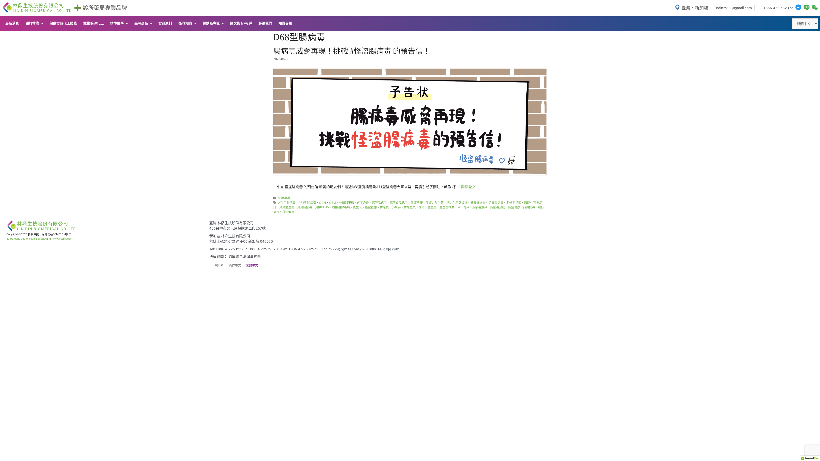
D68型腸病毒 (307, 202)
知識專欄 (285, 23)
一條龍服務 (346, 202)
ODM (322, 202)
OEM (332, 202)
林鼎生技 (410, 207)
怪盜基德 (371, 207)
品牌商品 (141, 23)
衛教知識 (185, 23)
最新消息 (12, 23)
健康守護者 (477, 202)
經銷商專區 (211, 23)
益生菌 (432, 207)
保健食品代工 (399, 202)
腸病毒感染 (479, 207)
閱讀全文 (468, 186)
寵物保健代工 (93, 23)
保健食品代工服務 (63, 23)
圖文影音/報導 (241, 23)
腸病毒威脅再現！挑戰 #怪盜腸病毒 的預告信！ (351, 50)
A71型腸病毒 (287, 202)
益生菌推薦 (446, 207)
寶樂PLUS (322, 207)
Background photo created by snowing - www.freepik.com (39, 238)
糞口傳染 (463, 207)
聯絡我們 (265, 23)
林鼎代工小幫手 (390, 207)
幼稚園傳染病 (341, 207)
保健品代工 (379, 202)
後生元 (357, 207)
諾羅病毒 (529, 207)
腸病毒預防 (497, 207)
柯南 (422, 207)
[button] (34, 23)
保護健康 (417, 202)
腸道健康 (514, 207)
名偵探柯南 (513, 202)
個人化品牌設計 (457, 202)
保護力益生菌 (435, 202)
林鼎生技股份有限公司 (42, 8)
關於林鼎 (32, 23)
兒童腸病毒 (495, 202)
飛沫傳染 (288, 211)
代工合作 (363, 202)
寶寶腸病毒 (304, 207)
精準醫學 (117, 23)
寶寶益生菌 (286, 207)
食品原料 (165, 23)
